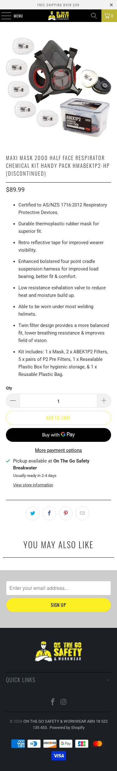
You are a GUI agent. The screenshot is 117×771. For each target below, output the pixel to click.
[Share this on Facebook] (49, 513)
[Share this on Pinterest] (66, 513)
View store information (33, 485)
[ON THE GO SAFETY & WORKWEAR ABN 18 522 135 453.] (58, 15)
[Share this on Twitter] (33, 513)
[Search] (94, 15)
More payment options (58, 450)
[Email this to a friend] (82, 513)
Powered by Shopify (67, 727)
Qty (9, 388)
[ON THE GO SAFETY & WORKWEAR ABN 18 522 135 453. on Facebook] (52, 702)
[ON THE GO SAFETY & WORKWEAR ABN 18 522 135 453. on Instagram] (63, 702)
